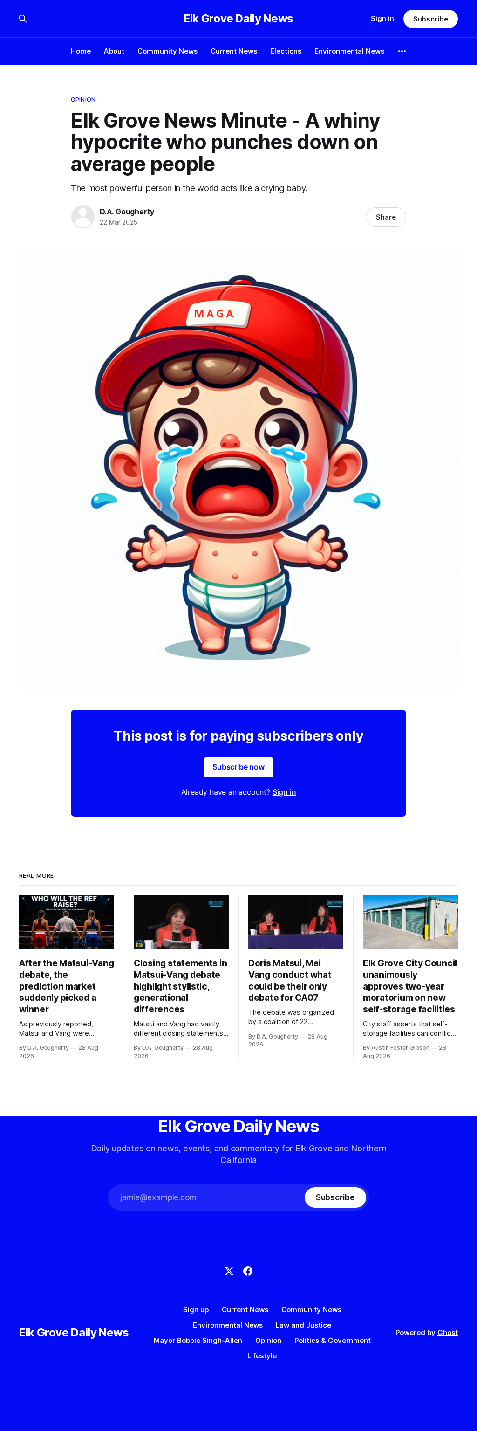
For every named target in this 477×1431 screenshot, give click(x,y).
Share (386, 217)
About (114, 51)
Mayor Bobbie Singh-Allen (198, 1340)
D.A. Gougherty (127, 211)
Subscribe (430, 18)
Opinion (83, 99)
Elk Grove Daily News (238, 18)
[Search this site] (22, 18)
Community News (167, 51)
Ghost (447, 1332)
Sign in (382, 18)
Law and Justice (303, 1325)
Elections (285, 51)
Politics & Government (332, 1340)
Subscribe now (238, 766)
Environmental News (349, 51)
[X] (229, 1271)
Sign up (196, 1309)
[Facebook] (247, 1271)
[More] (402, 51)
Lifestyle (262, 1355)
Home (81, 51)
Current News (234, 51)
